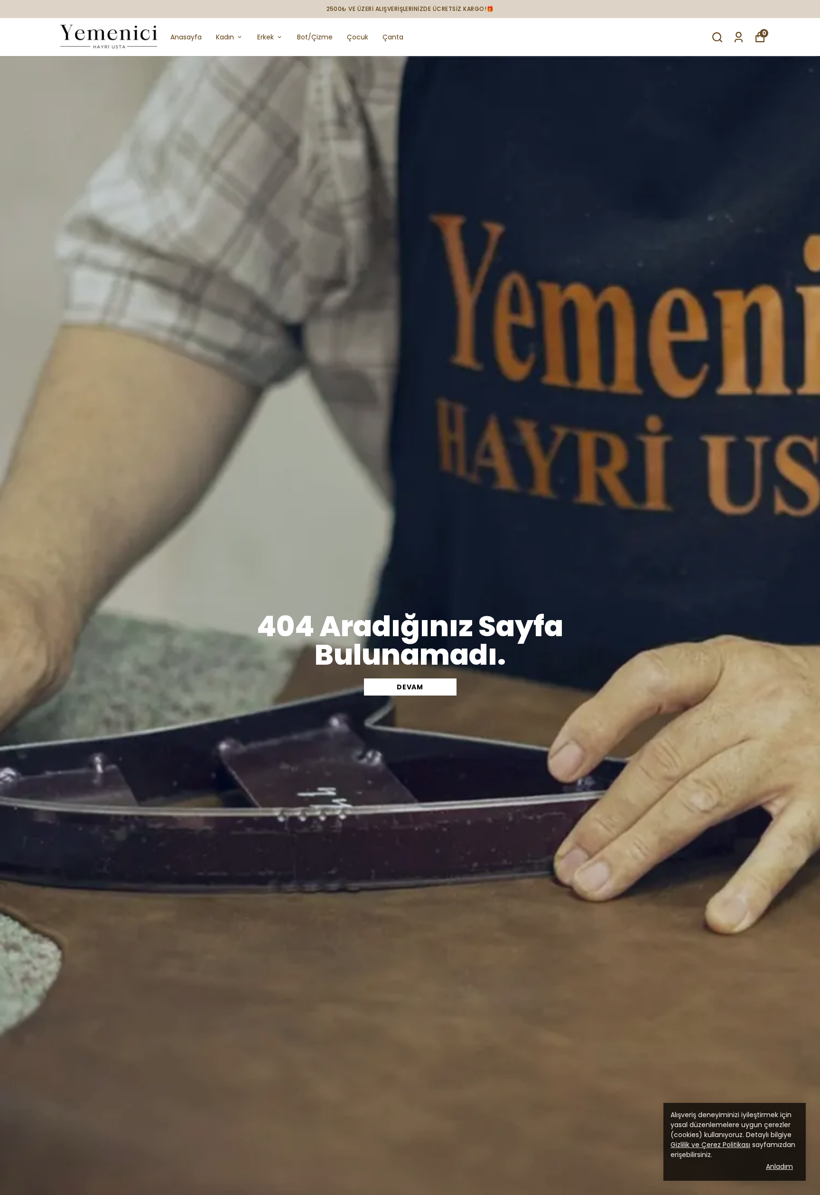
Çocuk (357, 37)
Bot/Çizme (315, 37)
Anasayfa (186, 37)
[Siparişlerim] (739, 37)
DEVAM (410, 687)
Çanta (392, 37)
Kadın (225, 37)
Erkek (265, 37)
